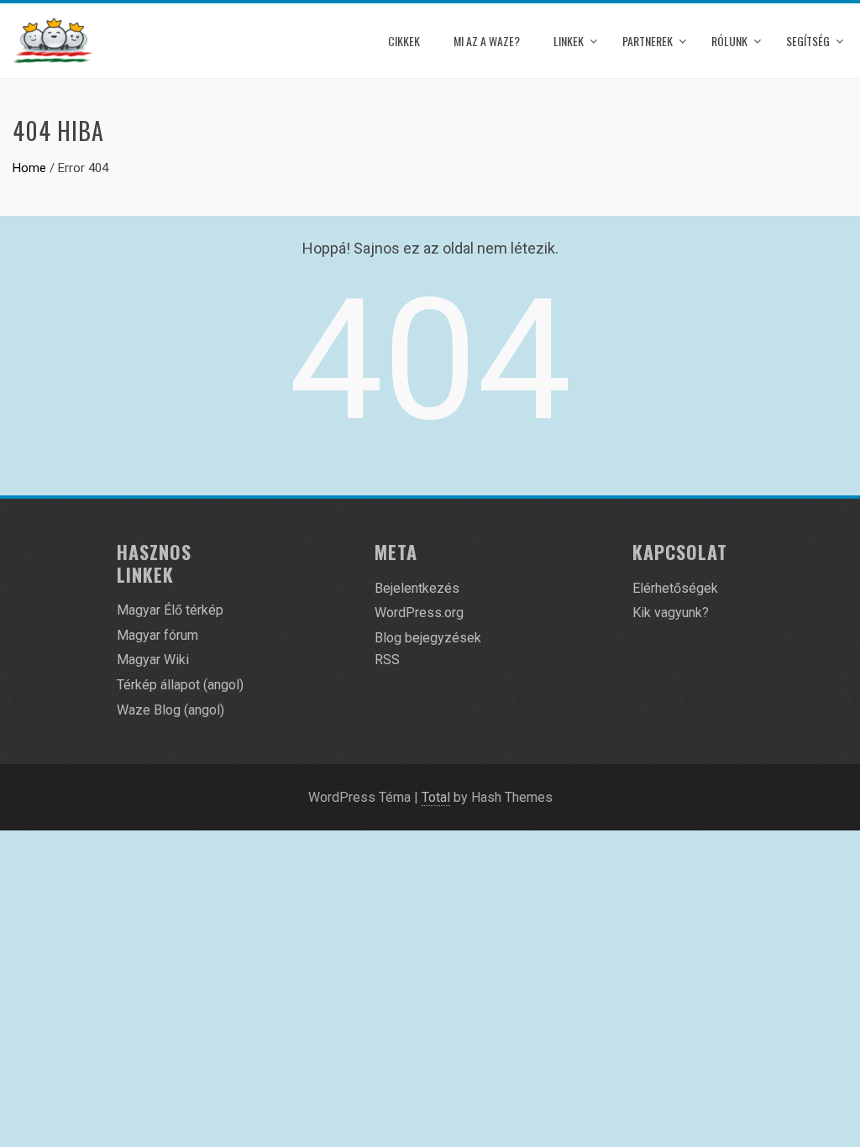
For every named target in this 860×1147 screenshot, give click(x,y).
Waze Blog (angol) (170, 710)
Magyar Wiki (153, 660)
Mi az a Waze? (487, 41)
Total (436, 797)
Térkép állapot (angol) (180, 685)
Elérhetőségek (675, 588)
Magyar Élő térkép (170, 610)
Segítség (808, 41)
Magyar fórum (157, 635)
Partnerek (647, 41)
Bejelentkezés (417, 588)
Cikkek (404, 41)
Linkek (568, 41)
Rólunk (729, 41)
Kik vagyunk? (670, 613)
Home (29, 167)
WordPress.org (419, 613)
